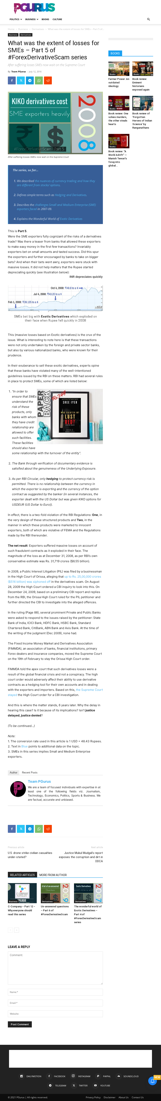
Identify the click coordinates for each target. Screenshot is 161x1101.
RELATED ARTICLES (22, 875)
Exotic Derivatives (71, 219)
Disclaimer (109, 1097)
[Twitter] (21, 80)
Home (11, 29)
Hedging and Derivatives (70, 195)
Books (45, 19)
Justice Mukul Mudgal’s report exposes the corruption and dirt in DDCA (81, 857)
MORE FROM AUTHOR (53, 875)
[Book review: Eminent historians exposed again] (142, 69)
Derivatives (38, 29)
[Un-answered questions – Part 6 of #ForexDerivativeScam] (55, 893)
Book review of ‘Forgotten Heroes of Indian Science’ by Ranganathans (142, 120)
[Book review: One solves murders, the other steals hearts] (118, 103)
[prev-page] (10, 930)
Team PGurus (18, 71)
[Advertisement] (107, 9)
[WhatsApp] (39, 80)
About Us (124, 1097)
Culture (57, 19)
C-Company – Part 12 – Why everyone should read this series (21, 910)
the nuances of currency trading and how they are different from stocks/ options (56, 183)
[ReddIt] (48, 80)
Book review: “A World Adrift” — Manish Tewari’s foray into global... (117, 158)
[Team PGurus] (18, 789)
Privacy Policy (93, 1097)
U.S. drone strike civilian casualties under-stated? (30, 855)
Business (30, 19)
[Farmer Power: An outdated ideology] (118, 69)
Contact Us (138, 1097)
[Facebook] (12, 80)
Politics (14, 19)
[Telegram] (30, 80)
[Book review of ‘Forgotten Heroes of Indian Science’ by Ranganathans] (142, 103)
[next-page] (16, 930)
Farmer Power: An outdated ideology (118, 83)
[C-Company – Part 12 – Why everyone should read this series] (22, 893)
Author (13, 772)
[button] (148, 19)
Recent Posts (30, 772)
